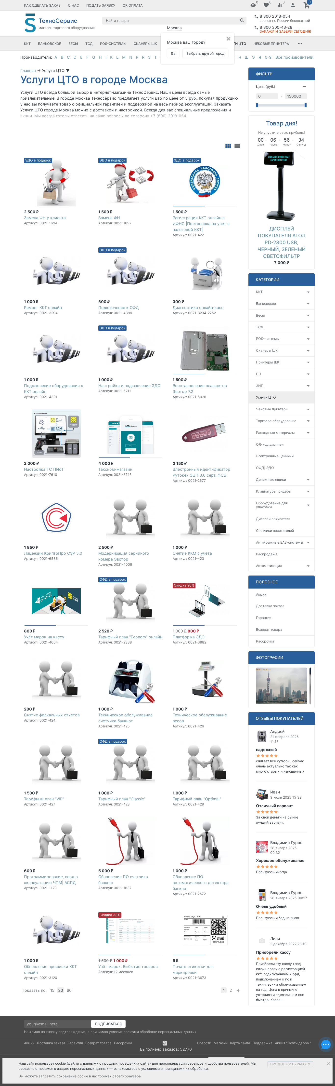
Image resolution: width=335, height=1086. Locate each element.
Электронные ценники (275, 456)
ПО (258, 374)
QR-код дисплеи (269, 444)
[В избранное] (85, 159)
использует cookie (50, 1063)
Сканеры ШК (145, 43)
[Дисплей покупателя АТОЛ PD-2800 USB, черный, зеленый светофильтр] (281, 185)
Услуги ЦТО (235, 43)
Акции (261, 594)
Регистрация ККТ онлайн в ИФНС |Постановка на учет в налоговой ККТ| (201, 223)
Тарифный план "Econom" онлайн (130, 636)
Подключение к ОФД (118, 307)
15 (52, 990)
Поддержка (262, 1043)
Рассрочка (265, 641)
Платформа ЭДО (189, 636)
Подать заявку (100, 5)
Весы (73, 43)
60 (69, 990)
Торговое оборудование (276, 421)
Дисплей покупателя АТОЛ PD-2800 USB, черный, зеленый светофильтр (282, 242)
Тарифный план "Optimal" (197, 798)
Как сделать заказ (42, 5)
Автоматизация (269, 565)
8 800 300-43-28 (276, 27)
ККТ (27, 43)
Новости (204, 1043)
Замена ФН (109, 217)
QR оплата (133, 5)
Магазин (221, 1043)
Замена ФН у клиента (45, 217)
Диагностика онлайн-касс (198, 307)
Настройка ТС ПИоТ (44, 469)
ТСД (89, 43)
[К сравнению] (77, 159)
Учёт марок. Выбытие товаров (128, 966)
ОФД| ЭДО (265, 468)
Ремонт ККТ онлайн (43, 307)
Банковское (49, 43)
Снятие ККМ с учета (192, 553)
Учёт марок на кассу (44, 636)
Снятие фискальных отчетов (52, 714)
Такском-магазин (115, 469)
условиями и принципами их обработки (174, 1068)
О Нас (73, 5)
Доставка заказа (270, 606)
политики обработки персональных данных (160, 1032)
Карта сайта (240, 1043)
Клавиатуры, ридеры (274, 491)
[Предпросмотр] (56, 182)
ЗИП (259, 386)
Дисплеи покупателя (273, 519)
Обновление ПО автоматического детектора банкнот (201, 882)
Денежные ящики (271, 479)
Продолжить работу (290, 1064)
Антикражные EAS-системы (279, 542)
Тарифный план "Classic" (121, 798)
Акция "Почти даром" (293, 1043)
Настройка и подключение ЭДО (129, 385)
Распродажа (266, 554)
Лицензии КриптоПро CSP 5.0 (53, 553)
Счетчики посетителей (275, 530)
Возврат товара (269, 629)
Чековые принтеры (272, 43)
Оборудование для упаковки (272, 505)
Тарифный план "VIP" (44, 798)
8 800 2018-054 (275, 16)
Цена (265, 86)
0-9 (268, 57)
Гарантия (263, 618)
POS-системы (113, 43)
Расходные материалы (275, 432)
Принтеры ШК (267, 362)
